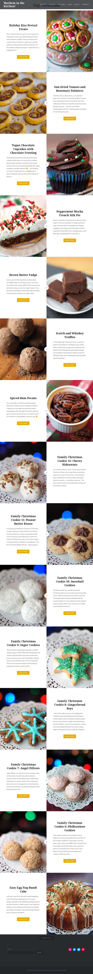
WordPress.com (61, 970)
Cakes (70, 4)
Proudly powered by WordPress (36, 970)
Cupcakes (61, 4)
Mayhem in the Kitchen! (14, 4)
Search (9, 949)
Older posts (46, 938)
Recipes (43, 4)
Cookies (52, 4)
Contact (85, 4)
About (77, 4)
